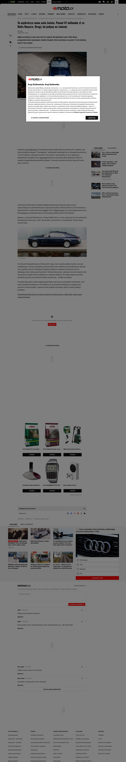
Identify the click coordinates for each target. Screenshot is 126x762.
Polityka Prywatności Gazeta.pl (83, 112)
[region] (63, 98)
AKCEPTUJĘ (91, 118)
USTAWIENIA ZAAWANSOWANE (40, 118)
